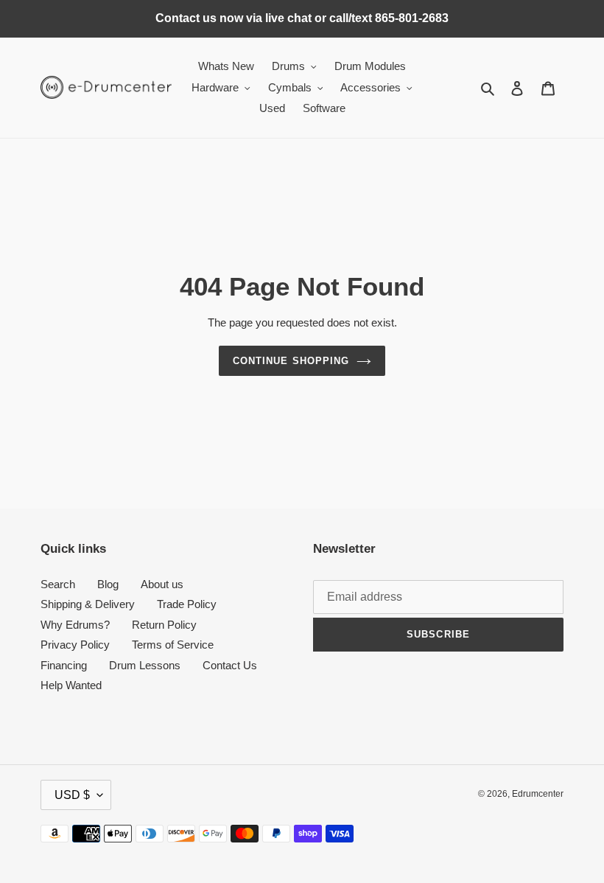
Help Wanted (71, 685)
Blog (108, 584)
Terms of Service (173, 644)
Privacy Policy (75, 644)
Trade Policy (187, 604)
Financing (64, 665)
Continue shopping (291, 360)
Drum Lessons (144, 665)
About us (162, 584)
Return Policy (164, 624)
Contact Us (230, 665)
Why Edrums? (75, 624)
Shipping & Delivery (88, 604)
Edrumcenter (537, 794)
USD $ (72, 795)
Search (58, 584)
